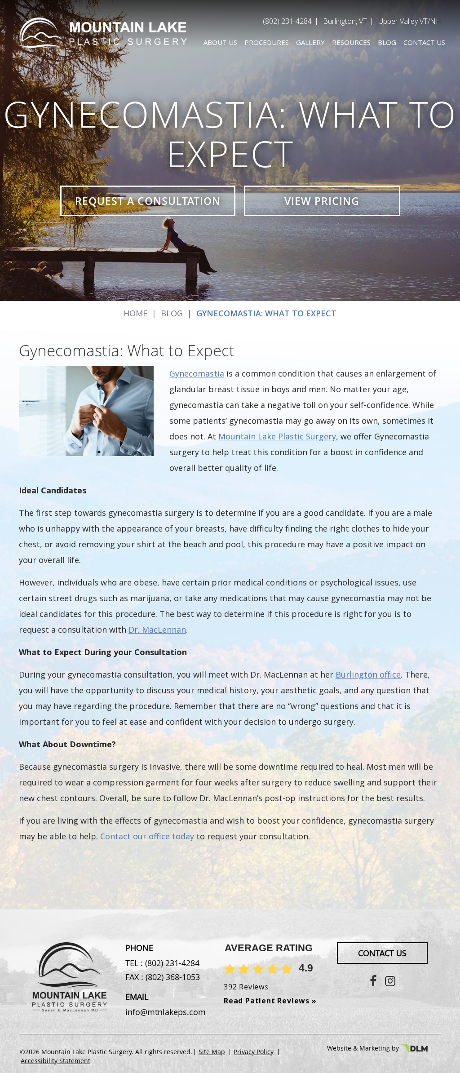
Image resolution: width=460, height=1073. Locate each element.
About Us (220, 42)
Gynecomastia (196, 373)
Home (135, 313)
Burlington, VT (345, 21)
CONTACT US (382, 953)
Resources (351, 42)
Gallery (310, 42)
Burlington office (368, 674)
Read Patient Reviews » (270, 1001)
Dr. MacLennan (157, 629)
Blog (387, 42)
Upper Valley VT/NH (409, 21)
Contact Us (424, 42)
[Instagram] (390, 980)
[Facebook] (373, 980)
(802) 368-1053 (171, 976)
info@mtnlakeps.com (165, 1011)
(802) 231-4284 (287, 21)
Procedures (266, 42)
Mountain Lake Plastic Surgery (277, 436)
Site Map (212, 1052)
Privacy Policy (254, 1052)
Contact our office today (147, 836)
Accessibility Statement (55, 1061)
